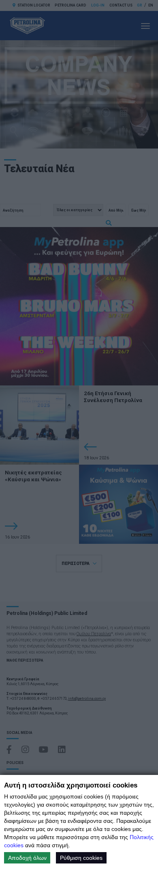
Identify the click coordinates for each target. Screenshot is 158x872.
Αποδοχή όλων (27, 858)
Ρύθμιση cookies (81, 858)
